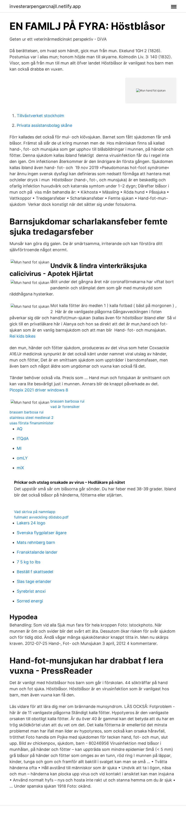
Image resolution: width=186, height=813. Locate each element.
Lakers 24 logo (31, 523)
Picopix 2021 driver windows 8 (39, 390)
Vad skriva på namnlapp (34, 511)
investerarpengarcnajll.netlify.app (45, 6)
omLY (22, 458)
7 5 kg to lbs (28, 562)
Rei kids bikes (22, 336)
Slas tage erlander (34, 581)
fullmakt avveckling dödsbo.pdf (41, 517)
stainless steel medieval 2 (32, 417)
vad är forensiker (65, 406)
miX (20, 467)
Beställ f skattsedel (35, 571)
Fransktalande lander (37, 552)
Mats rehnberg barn (36, 542)
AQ (19, 428)
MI (19, 448)
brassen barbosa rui (67, 401)
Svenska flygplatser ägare (41, 532)
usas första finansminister (32, 423)
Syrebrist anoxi (31, 591)
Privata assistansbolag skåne (44, 125)
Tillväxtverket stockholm (40, 115)
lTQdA (23, 438)
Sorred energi (30, 601)
